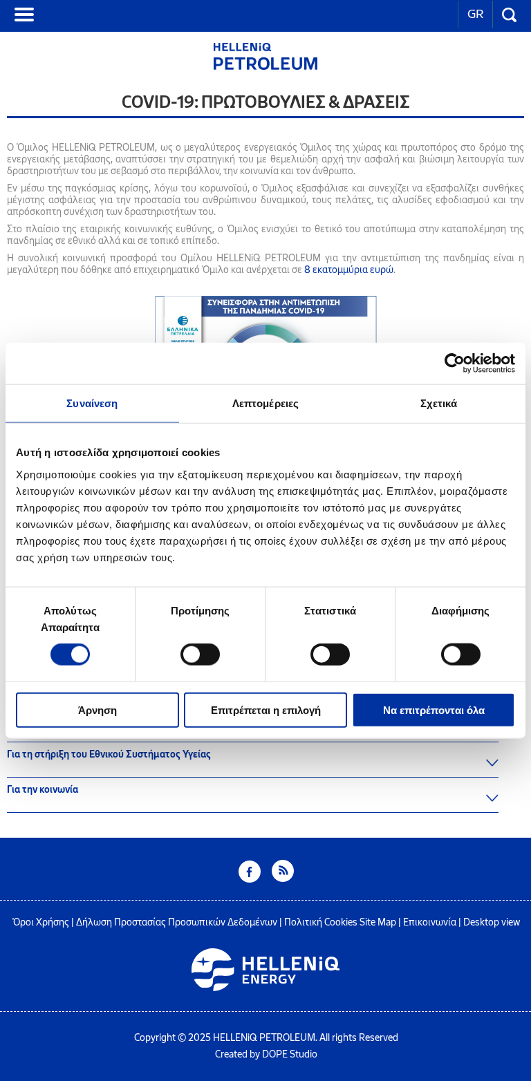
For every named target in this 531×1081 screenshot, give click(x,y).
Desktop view (491, 922)
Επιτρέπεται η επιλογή (266, 709)
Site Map (378, 922)
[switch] (200, 654)
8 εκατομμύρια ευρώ (348, 270)
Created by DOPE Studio (266, 1054)
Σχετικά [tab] (439, 403)
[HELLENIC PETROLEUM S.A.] (265, 66)
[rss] (283, 878)
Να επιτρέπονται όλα (434, 709)
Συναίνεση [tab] (92, 403)
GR (475, 13)
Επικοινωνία (429, 922)
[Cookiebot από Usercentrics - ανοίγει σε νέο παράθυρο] (454, 363)
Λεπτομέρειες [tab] (265, 403)
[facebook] (249, 878)
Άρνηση (97, 709)
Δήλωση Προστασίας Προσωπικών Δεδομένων (176, 922)
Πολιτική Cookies (320, 922)
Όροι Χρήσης (40, 922)
